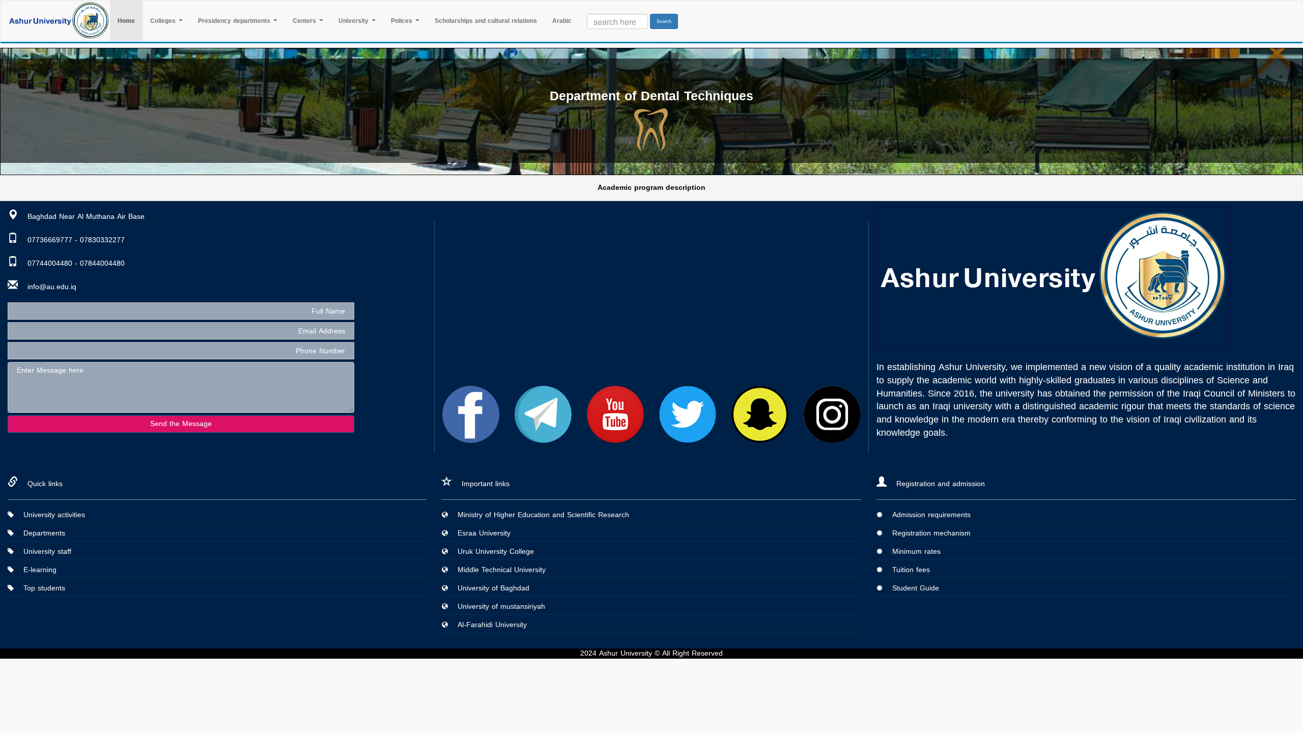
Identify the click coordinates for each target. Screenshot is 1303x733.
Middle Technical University (498, 570)
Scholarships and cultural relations (486, 20)
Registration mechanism (928, 533)
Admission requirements (928, 515)
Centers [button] (305, 20)
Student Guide (912, 588)
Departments (40, 533)
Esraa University (480, 533)
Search (664, 21)
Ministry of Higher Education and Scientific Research (539, 515)
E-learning (36, 570)
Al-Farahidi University (488, 625)
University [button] (354, 20)
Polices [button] (402, 20)
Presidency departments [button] (235, 20)
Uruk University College (492, 551)
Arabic (562, 20)
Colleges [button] (164, 20)
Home (130, 20)
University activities (50, 515)
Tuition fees (907, 570)
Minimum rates (913, 551)
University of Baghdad (489, 588)
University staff (43, 551)
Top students (40, 588)
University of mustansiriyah (497, 606)
